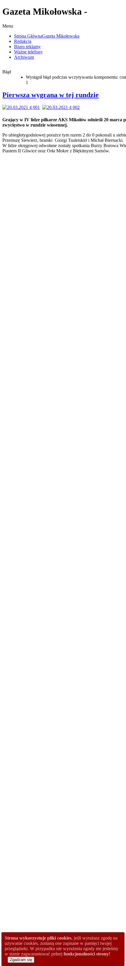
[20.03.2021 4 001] (22, 107)
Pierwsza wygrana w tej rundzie (50, 95)
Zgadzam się (21, 959)
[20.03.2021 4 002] (62, 107)
